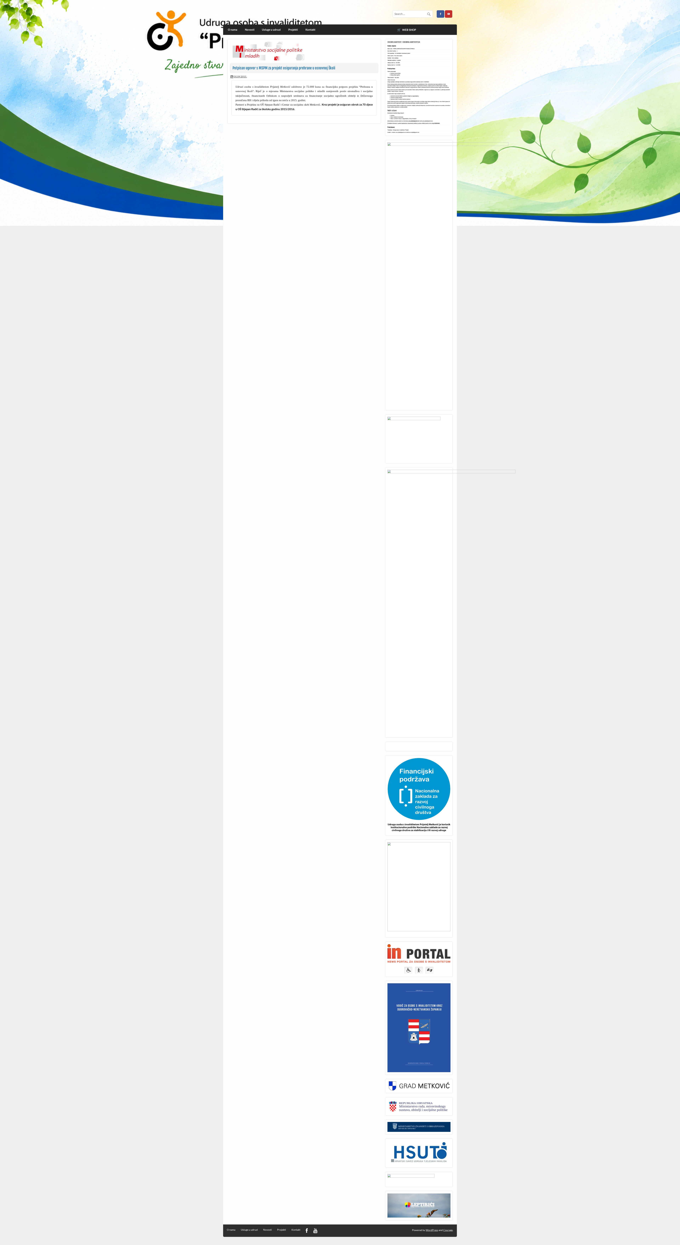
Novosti (249, 29)
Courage (448, 1230)
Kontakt (310, 29)
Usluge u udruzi (271, 29)
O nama (232, 29)
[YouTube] (315, 1230)
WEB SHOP (409, 29)
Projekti (293, 29)
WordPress (432, 1230)
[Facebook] (307, 1230)
